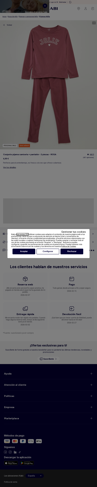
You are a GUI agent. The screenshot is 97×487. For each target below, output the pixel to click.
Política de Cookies (68, 246)
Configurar (48, 251)
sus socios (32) (23, 234)
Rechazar (71, 251)
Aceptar (24, 251)
